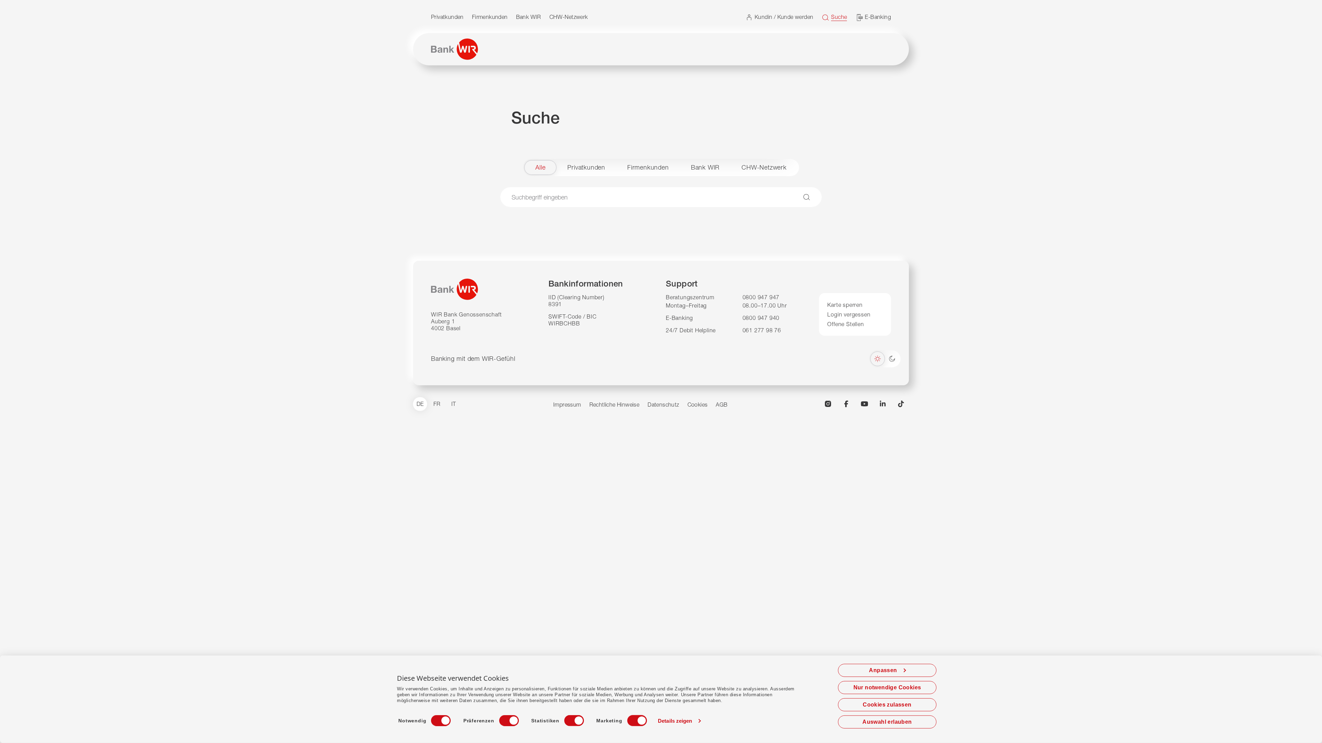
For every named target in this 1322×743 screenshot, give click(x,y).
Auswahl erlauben (887, 722)
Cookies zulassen (887, 705)
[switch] (502, 718)
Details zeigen (675, 721)
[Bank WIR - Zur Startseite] (454, 49)
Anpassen (883, 670)
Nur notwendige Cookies (887, 687)
